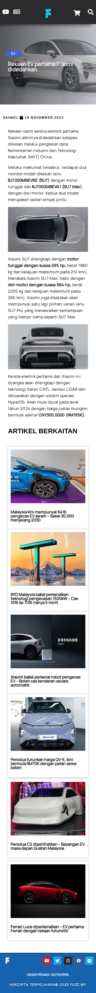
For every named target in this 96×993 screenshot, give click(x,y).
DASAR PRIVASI (38, 974)
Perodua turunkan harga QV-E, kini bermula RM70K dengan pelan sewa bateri (43, 763)
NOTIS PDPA (60, 974)
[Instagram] (68, 961)
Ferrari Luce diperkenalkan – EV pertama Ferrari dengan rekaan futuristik (47, 929)
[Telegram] (89, 961)
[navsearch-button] (91, 13)
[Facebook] (79, 961)
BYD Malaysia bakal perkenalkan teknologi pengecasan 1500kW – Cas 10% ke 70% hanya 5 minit (44, 598)
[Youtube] (47, 961)
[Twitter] (57, 961)
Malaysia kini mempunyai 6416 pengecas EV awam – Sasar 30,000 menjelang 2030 (42, 516)
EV (13, 53)
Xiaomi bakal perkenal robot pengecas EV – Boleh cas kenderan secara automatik (46, 681)
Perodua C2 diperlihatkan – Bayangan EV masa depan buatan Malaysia (48, 846)
